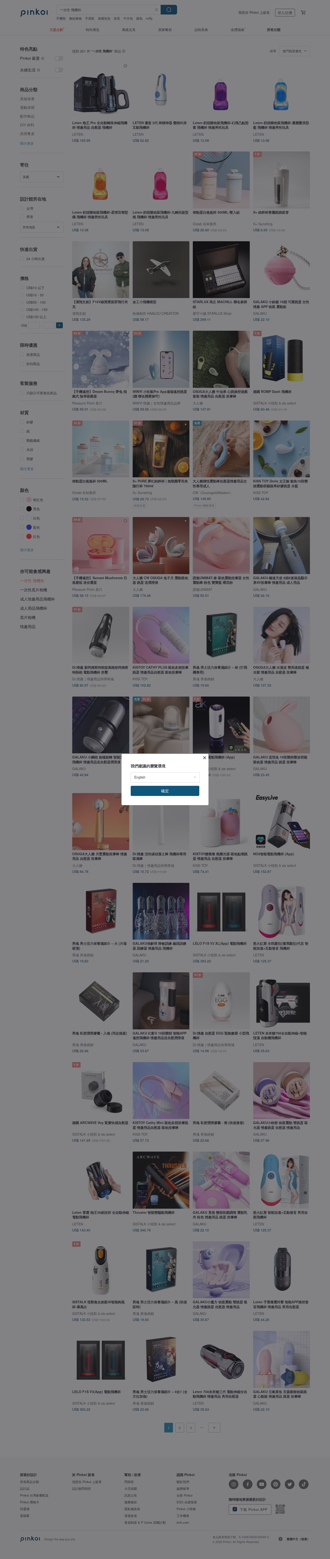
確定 (165, 791)
